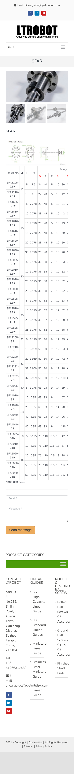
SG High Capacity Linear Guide (37, 601)
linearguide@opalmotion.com (42, 5)
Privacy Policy (44, 746)
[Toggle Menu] (63, 564)
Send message (20, 530)
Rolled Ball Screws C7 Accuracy (61, 612)
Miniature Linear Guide (37, 648)
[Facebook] (9, 695)
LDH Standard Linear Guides (37, 627)
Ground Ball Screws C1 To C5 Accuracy (61, 642)
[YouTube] (9, 711)
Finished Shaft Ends (61, 668)
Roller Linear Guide (37, 690)
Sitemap (28, 746)
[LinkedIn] (9, 703)
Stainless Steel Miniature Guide (37, 669)
